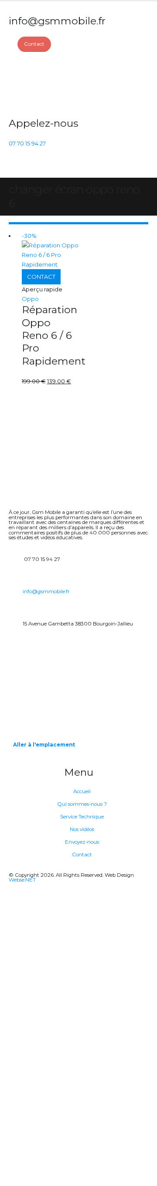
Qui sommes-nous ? (82, 804)
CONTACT (41, 276)
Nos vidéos (82, 829)
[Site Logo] (41, 84)
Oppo (30, 298)
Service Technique (82, 817)
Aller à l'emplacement (44, 745)
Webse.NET (22, 880)
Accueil (82, 791)
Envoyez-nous (82, 842)
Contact (82, 854)
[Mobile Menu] (14, 166)
